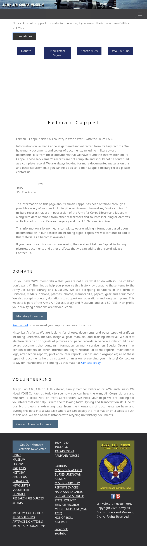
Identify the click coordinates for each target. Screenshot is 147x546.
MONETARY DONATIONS (29, 526)
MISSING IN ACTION (68, 470)
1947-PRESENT (64, 451)
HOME (17, 455)
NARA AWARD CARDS (69, 492)
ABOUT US (20, 477)
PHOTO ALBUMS (24, 517)
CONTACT (19, 494)
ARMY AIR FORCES (67, 456)
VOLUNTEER (21, 490)
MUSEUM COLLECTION (28, 513)
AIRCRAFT (61, 522)
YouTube (60, 533)
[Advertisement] (73, 93)
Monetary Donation (29, 316)
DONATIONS (21, 481)
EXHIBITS (61, 466)
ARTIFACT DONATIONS (28, 522)
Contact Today (91, 363)
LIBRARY (18, 464)
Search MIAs (89, 51)
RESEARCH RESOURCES (28, 498)
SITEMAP (19, 503)
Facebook (61, 529)
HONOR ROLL (64, 518)
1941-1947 (61, 447)
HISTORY (19, 472)
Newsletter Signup (57, 53)
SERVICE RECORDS (67, 505)
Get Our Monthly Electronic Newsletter (31, 447)
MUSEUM (19, 460)
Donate (26, 51)
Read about (20, 325)
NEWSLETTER (21, 485)
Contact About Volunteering (35, 424)
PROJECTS (19, 468)
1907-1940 (61, 443)
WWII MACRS (121, 51)
